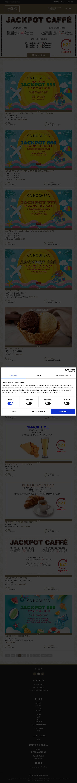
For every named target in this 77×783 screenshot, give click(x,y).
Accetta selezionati (38, 411)
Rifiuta (14, 411)
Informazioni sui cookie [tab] (63, 376)
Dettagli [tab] (38, 376)
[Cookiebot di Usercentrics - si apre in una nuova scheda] (66, 370)
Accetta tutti (63, 411)
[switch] (29, 403)
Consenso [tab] (13, 376)
